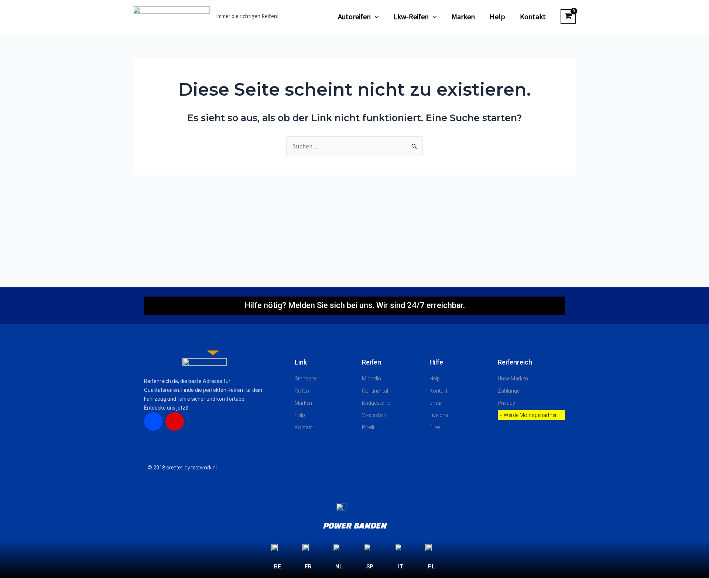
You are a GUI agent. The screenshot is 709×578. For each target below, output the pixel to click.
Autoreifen (354, 16)
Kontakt (533, 16)
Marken (463, 16)
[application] (375, 16)
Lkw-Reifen (411, 16)
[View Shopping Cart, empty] (568, 16)
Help (497, 16)
